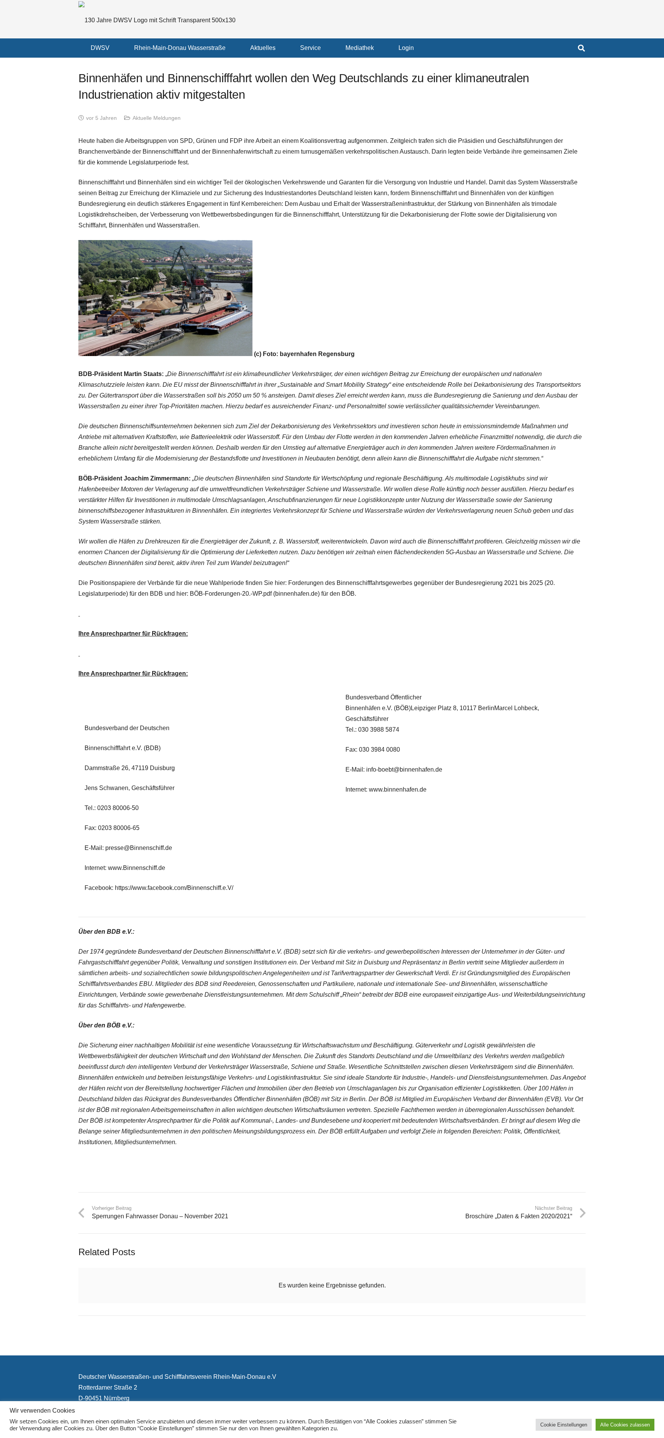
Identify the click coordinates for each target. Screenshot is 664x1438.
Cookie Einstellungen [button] (563, 1425)
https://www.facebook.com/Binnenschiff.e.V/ (174, 888)
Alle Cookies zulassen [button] (625, 1425)
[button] (115, 47)
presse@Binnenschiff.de (138, 848)
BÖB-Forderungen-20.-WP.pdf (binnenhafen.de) (255, 593)
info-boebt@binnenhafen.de (404, 769)
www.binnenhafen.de (398, 789)
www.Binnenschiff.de (136, 868)
